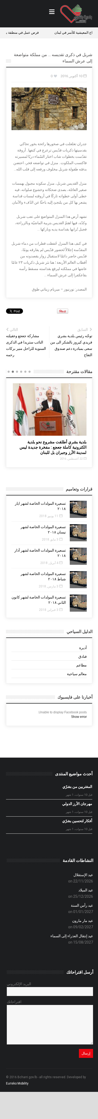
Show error (79, 717)
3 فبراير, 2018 (48, 610)
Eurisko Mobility (17, 1083)
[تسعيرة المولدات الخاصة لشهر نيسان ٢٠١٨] (78, 532)
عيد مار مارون (82, 921)
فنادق (82, 656)
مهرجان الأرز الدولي (77, 804)
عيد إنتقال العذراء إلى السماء (71, 936)
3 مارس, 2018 (48, 586)
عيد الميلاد (85, 890)
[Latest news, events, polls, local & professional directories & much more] (76, 13)
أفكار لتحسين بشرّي (77, 821)
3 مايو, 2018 (50, 539)
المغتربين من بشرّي (77, 786)
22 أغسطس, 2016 (71, 458)
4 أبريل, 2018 (49, 563)
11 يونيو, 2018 (48, 516)
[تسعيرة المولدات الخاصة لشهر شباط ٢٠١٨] (78, 579)
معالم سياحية (77, 674)
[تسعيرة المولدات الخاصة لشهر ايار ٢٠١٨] (78, 509)
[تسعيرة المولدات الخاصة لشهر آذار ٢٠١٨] (78, 556)
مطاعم (81, 665)
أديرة (83, 648)
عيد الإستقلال (83, 875)
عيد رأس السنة (82, 905)
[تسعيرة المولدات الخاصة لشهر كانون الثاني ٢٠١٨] (78, 603)
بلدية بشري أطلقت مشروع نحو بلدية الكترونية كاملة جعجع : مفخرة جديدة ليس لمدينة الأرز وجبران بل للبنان (53, 447)
